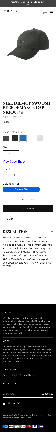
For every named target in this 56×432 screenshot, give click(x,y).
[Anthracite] (6, 138)
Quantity (8, 169)
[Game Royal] (23, 138)
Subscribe (47, 394)
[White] (39, 138)
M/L (10, 153)
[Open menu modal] (52, 11)
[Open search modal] (39, 11)
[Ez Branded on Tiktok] (14, 404)
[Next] (51, 3)
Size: (8, 147)
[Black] (14, 138)
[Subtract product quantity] (14, 175)
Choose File (21, 189)
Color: (12, 131)
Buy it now (28, 208)
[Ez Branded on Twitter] (19, 404)
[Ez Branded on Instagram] (9, 404)
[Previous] (4, 3)
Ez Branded (24, 415)
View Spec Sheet (14, 161)
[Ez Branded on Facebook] (4, 404)
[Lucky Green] (31, 138)
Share (10, 219)
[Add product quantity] (5, 175)
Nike (5, 116)
